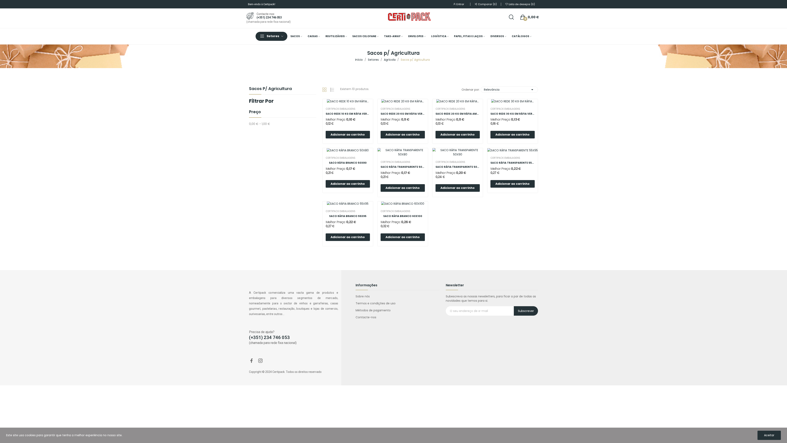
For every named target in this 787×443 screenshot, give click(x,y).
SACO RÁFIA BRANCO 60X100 (402, 216)
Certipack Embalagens (340, 109)
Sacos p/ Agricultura (270, 89)
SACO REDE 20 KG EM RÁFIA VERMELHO (403, 113)
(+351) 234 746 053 (269, 17)
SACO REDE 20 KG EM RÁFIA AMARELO (458, 113)
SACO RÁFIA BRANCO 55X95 (347, 216)
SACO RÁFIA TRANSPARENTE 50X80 (403, 167)
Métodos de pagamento (373, 310)
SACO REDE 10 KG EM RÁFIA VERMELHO (348, 113)
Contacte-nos (366, 317)
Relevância (509, 89)
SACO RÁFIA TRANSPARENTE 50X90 (458, 167)
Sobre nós (363, 296)
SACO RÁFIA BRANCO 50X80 (348, 162)
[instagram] (260, 361)
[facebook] (251, 361)
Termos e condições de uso (376, 303)
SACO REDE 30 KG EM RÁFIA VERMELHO (512, 113)
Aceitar (769, 435)
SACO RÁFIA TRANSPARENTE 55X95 (512, 162)
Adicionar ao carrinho (348, 134)
